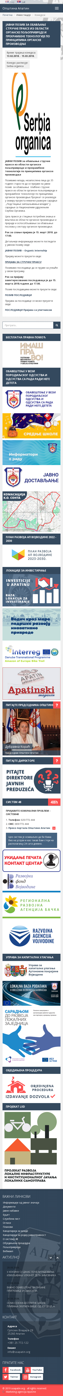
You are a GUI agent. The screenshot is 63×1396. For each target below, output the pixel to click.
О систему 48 (10, 1239)
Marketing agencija (16, 1391)
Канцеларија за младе (15, 1230)
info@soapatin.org (19, 1351)
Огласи (7, 1222)
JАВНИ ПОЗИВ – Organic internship (26, 250)
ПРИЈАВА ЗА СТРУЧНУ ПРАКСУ (23, 262)
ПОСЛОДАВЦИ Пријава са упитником (28, 309)
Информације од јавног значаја (21, 1202)
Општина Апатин (16, 8)
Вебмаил (8, 1251)
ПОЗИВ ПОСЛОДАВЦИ (18, 295)
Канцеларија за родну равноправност (24, 1235)
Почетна (7, 15)
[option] (31, 1272)
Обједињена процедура (16, 1243)
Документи (9, 1206)
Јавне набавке (11, 1210)
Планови (8, 1226)
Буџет (6, 1214)
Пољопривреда (11, 1247)
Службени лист (11, 1218)
